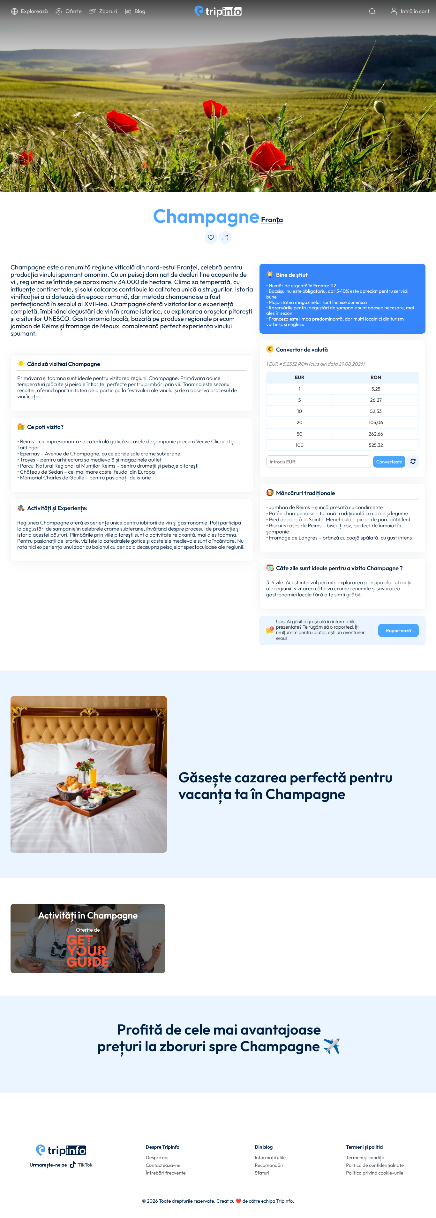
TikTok (85, 1165)
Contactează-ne (163, 1165)
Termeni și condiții (365, 1157)
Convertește (389, 462)
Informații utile (270, 1157)
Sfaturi (262, 1173)
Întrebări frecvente (166, 1173)
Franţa (272, 219)
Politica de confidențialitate (375, 1165)
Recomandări (269, 1165)
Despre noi (157, 1157)
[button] (211, 237)
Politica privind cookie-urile (374, 1173)
